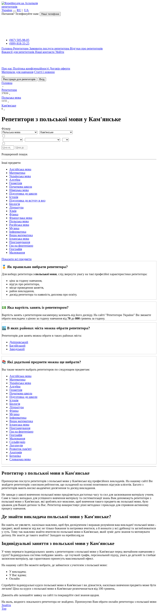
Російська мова (19, 224)
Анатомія (15, 452)
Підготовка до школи (23, 193)
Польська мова (19, 221)
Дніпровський (18, 342)
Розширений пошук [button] (15, 154)
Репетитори (21, 48)
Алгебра (14, 179)
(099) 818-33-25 (19, 43)
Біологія (14, 204)
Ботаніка (15, 455)
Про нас (7, 68)
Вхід (42, 79)
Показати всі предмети (17, 259)
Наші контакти (45, 52)
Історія (13, 197)
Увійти (59, 52)
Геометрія (15, 183)
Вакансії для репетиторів (18, 52)
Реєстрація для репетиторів (19, 79)
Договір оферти (60, 68)
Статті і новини (44, 72)
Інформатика (17, 231)
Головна (7, 48)
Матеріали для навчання (17, 72)
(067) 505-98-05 (19, 40)
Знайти (6, 605)
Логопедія (16, 445)
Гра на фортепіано (21, 245)
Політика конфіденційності (31, 68)
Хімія (12, 211)
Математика (17, 172)
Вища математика (21, 235)
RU (19, 10)
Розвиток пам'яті (20, 449)
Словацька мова (20, 459)
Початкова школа (20, 186)
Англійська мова (20, 169)
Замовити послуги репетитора (49, 48)
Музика (14, 228)
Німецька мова (19, 190)
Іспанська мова (19, 238)
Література (16, 207)
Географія (15, 249)
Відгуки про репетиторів (86, 48)
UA (26, 10)
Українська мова (20, 176)
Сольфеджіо (17, 442)
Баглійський (17, 345)
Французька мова (20, 217)
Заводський (17, 349)
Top (4, 608)
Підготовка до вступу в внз (27, 200)
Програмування (19, 242)
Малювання (17, 252)
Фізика (13, 214)
